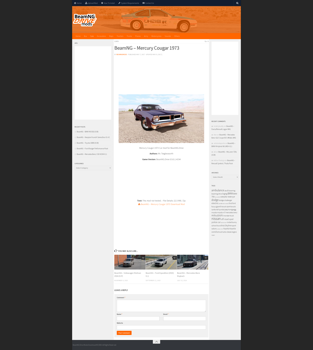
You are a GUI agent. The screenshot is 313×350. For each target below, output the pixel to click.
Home (78, 36)
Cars (92, 36)
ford (230, 203)
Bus (85, 36)
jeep (226, 209)
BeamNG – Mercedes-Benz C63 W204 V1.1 (92, 154)
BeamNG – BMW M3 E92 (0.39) (87, 131)
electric (215, 203)
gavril (218, 206)
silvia (222, 225)
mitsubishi (217, 215)
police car (216, 222)
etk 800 (221, 203)
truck (220, 232)
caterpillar (224, 197)
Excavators (101, 36)
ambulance (218, 190)
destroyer (231, 197)
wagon (213, 235)
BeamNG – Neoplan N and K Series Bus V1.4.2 (93, 137)
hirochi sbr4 (225, 206)
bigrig (224, 193)
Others (176, 36)
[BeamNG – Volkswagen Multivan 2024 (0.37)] (129, 262)
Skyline (228, 225)
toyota (226, 228)
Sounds (168, 36)
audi (226, 190)
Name (119, 314)
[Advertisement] (161, 76)
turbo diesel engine (230, 232)
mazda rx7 (221, 212)
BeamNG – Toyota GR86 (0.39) (88, 143)
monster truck (228, 216)
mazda (214, 212)
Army (146, 36)
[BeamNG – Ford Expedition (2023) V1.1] (161, 262)
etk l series (226, 203)
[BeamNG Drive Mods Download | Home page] (85, 20)
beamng (232, 190)
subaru (214, 228)
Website (120, 323)
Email (166, 314)
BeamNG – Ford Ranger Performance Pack (92, 148)
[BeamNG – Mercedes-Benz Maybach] (192, 262)
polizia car (223, 222)
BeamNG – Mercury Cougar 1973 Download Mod (162, 204)
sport (234, 225)
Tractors (120, 36)
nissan (216, 218)
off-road (225, 219)
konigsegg (232, 209)
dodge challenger (225, 200)
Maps (111, 36)
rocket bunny (232, 222)
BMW (230, 193)
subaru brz (220, 229)
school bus (216, 225)
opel (231, 219)
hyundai (221, 209)
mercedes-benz (231, 212)
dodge (215, 200)
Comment (121, 297)
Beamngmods (122, 54)
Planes (138, 36)
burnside (217, 197)
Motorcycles (156, 36)
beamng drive (217, 194)
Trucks (129, 36)
